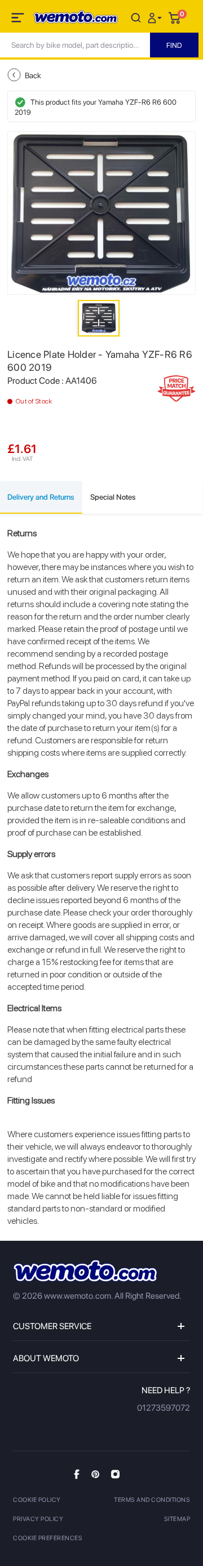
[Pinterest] (95, 1474)
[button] (156, 17)
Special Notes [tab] (113, 496)
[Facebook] (77, 1474)
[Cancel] (136, 17)
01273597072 (163, 1408)
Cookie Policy (37, 1500)
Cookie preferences (47, 1538)
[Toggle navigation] (18, 20)
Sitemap (177, 1519)
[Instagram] (115, 1474)
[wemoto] (85, 1270)
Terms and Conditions (152, 1500)
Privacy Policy (38, 1519)
